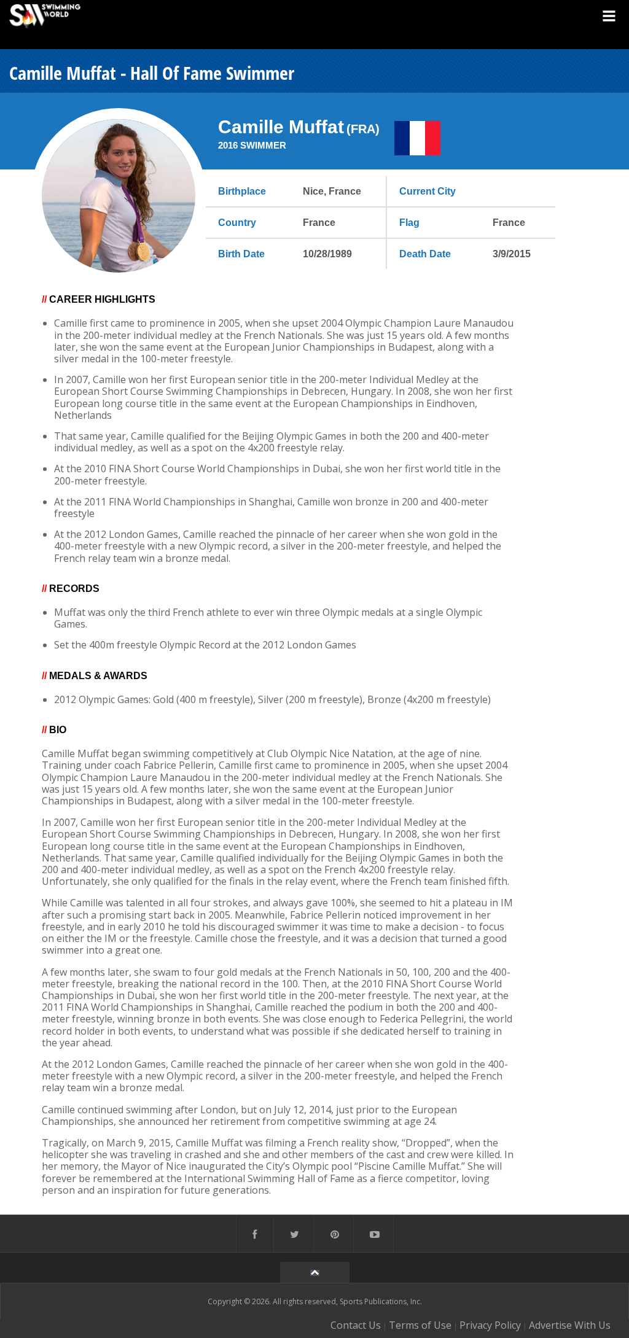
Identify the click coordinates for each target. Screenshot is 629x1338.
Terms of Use (420, 1325)
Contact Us (355, 1325)
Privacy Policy (490, 1325)
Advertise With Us (570, 1325)
